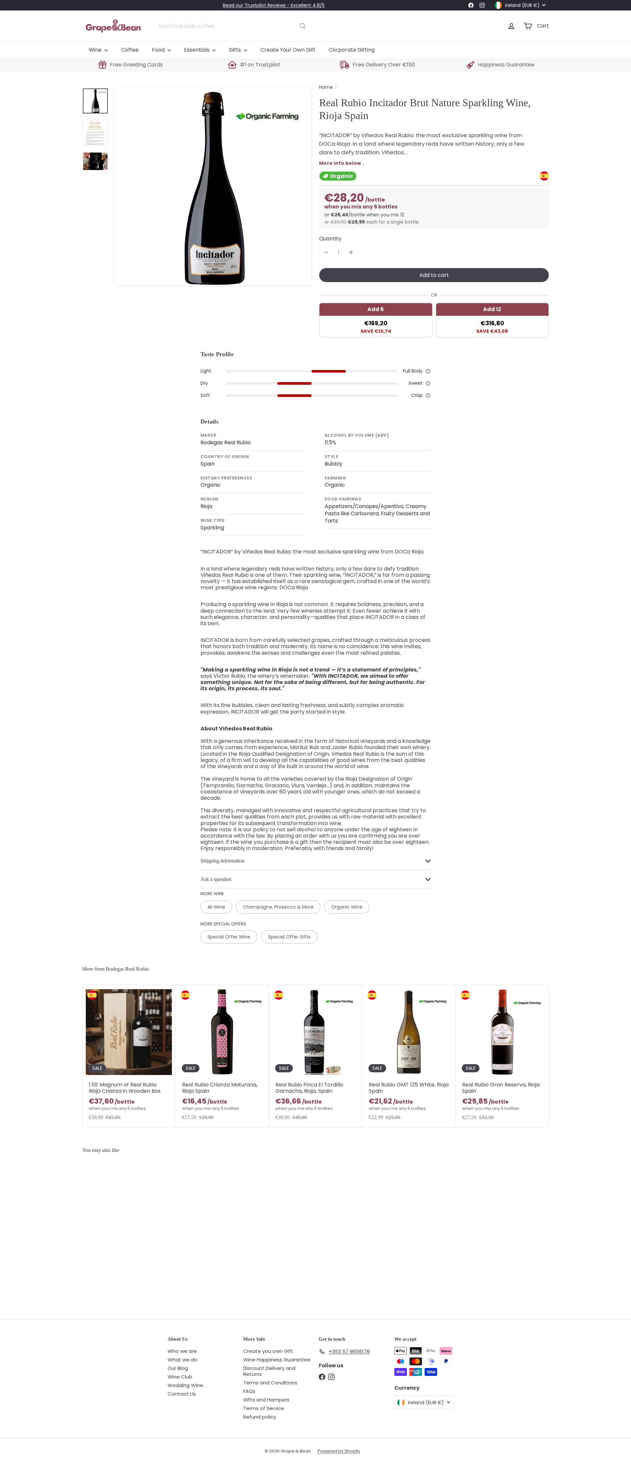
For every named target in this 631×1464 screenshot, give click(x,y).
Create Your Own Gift (288, 50)
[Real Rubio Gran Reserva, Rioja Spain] (502, 1056)
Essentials (197, 50)
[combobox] (232, 26)
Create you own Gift (268, 1351)
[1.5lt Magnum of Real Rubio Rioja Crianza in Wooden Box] (128, 1056)
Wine (96, 50)
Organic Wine (346, 907)
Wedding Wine (185, 1385)
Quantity (330, 238)
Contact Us (182, 1393)
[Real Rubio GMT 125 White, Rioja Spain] (409, 1056)
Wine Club (180, 1376)
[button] (428, 371)
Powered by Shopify (338, 1451)
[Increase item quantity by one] (351, 252)
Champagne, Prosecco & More (278, 907)
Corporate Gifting (352, 50)
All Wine (216, 907)
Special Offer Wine (228, 937)
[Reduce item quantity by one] (326, 252)
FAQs (249, 1391)
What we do (183, 1359)
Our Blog (178, 1368)
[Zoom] (213, 187)
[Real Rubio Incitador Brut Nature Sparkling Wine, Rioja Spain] (121, 1233)
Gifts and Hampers (266, 1399)
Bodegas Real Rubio (127, 969)
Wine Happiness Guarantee (277, 1359)
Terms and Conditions (270, 1382)
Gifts (235, 50)
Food (159, 50)
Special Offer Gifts (289, 937)
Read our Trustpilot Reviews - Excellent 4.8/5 (274, 5)
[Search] (303, 26)
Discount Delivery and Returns (269, 1371)
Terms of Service (263, 1408)
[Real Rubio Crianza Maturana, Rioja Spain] (222, 1056)
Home (326, 87)
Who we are (182, 1351)
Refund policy (259, 1416)
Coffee (130, 50)
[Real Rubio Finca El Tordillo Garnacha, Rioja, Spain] (315, 1056)
